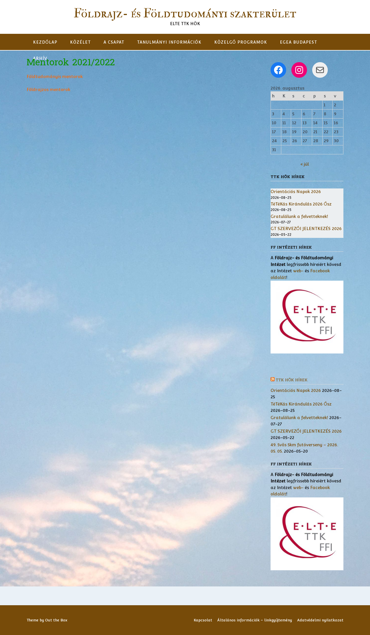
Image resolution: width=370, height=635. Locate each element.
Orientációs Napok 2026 (296, 191)
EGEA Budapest (298, 42)
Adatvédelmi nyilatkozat (320, 620)
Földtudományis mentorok (55, 76)
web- (298, 270)
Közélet (80, 42)
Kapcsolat (203, 620)
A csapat (113, 42)
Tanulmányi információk (169, 42)
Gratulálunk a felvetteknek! (299, 216)
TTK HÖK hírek (292, 380)
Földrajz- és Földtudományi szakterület (185, 13)
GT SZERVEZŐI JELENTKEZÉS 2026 (306, 228)
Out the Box (56, 620)
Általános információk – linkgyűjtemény (254, 620)
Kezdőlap (45, 42)
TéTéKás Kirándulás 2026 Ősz (301, 203)
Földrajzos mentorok (48, 89)
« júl (304, 164)
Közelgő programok (240, 42)
